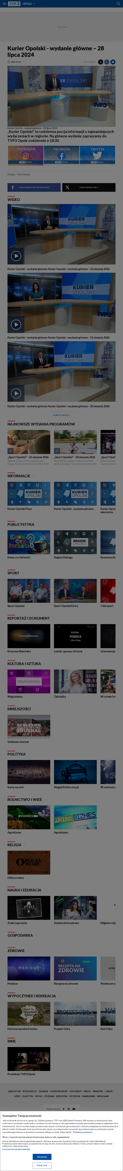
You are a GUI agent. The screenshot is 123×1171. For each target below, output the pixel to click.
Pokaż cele (42, 1165)
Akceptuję (42, 1157)
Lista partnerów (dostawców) (16, 1149)
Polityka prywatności (83, 1132)
